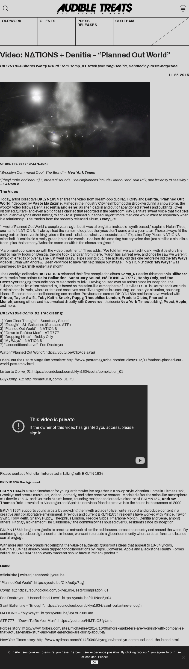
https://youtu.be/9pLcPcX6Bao (67, 613)
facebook (41, 575)
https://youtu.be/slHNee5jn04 (87, 598)
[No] (183, 657)
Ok (94, 662)
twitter (25, 575)
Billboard (179, 274)
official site (8, 575)
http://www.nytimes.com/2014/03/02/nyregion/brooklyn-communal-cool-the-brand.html (108, 640)
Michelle (32, 473)
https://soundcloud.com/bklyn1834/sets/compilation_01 (77, 371)
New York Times (81, 172)
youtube (58, 575)
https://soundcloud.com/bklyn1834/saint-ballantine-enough (94, 605)
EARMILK (11, 184)
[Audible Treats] (94, 8)
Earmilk (28, 266)
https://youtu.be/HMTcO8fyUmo (85, 621)
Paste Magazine (47, 203)
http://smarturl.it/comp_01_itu (49, 379)
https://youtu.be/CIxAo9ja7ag (70, 352)
